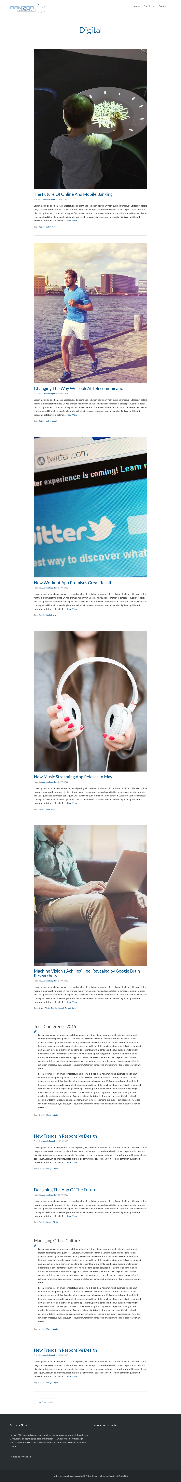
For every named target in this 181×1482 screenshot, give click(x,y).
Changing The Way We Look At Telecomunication (80, 388)
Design (41, 809)
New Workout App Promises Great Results (73, 582)
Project (68, 1008)
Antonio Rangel (48, 199)
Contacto (164, 6)
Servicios (149, 6)
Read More (72, 220)
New (54, 227)
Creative (42, 615)
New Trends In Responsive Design (65, 1135)
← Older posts (46, 1402)
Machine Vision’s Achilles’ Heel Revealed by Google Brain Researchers (87, 973)
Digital (41, 227)
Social (54, 421)
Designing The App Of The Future (65, 1189)
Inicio (136, 6)
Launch (54, 809)
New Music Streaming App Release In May (73, 776)
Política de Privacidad (20, 1456)
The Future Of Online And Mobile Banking (73, 194)
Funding (48, 227)
